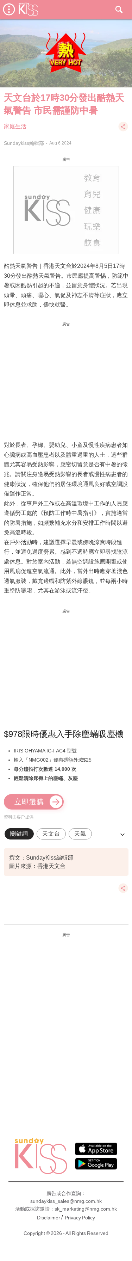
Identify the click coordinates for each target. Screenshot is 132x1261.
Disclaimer (48, 1217)
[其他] (123, 130)
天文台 (51, 834)
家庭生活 (15, 126)
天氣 (80, 834)
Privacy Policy (80, 1217)
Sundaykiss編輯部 (24, 143)
